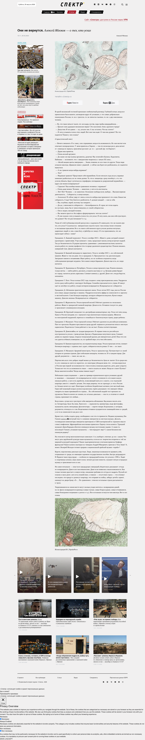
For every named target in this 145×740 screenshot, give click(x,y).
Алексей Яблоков (122, 36)
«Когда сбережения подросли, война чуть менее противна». (72, 658)
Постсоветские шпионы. (34, 623)
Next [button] (130, 575)
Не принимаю (13, 693)
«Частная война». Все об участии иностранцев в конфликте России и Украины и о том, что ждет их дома (29, 132)
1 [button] (70, 594)
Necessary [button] (3, 716)
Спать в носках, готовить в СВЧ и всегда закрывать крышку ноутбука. (34, 657)
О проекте (20, 677)
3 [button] (75, 594)
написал (64, 419)
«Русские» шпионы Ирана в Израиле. (109, 658)
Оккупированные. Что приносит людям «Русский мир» (28, 121)
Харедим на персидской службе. (71, 621)
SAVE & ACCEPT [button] (6, 739)
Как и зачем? (4, 691)
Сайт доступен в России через (106, 19)
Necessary (5, 719)
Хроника (60, 12)
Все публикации (40, 677)
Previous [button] (15, 575)
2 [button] (72, 594)
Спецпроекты (97, 12)
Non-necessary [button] (5, 728)
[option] (30, 575)
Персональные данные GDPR (119, 677)
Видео (83, 12)
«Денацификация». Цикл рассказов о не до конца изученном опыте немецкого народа (29, 161)
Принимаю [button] (4, 693)
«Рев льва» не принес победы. (109, 622)
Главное (47, 12)
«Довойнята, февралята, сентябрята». (28, 103)
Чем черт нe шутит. (28, 71)
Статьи (71, 12)
